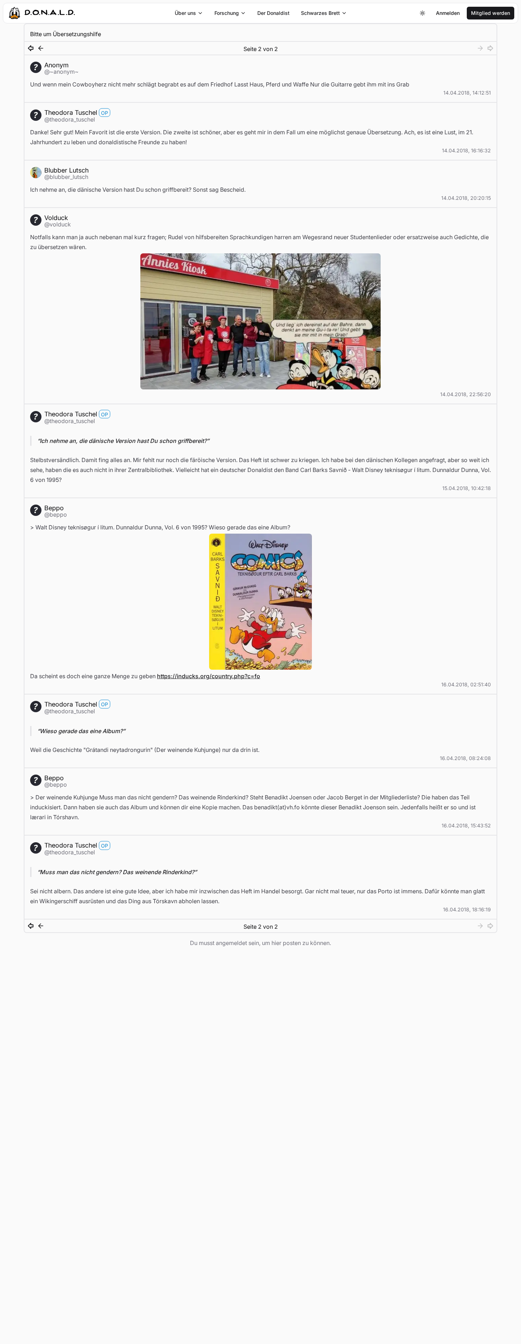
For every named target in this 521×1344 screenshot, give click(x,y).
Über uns (185, 13)
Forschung (226, 13)
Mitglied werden (490, 13)
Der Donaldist (273, 13)
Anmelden (448, 13)
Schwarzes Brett (320, 13)
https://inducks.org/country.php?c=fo (208, 676)
